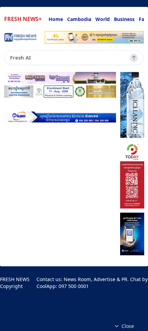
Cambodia (79, 19)
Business (124, 19)
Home (56, 19)
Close (127, 326)
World (102, 19)
